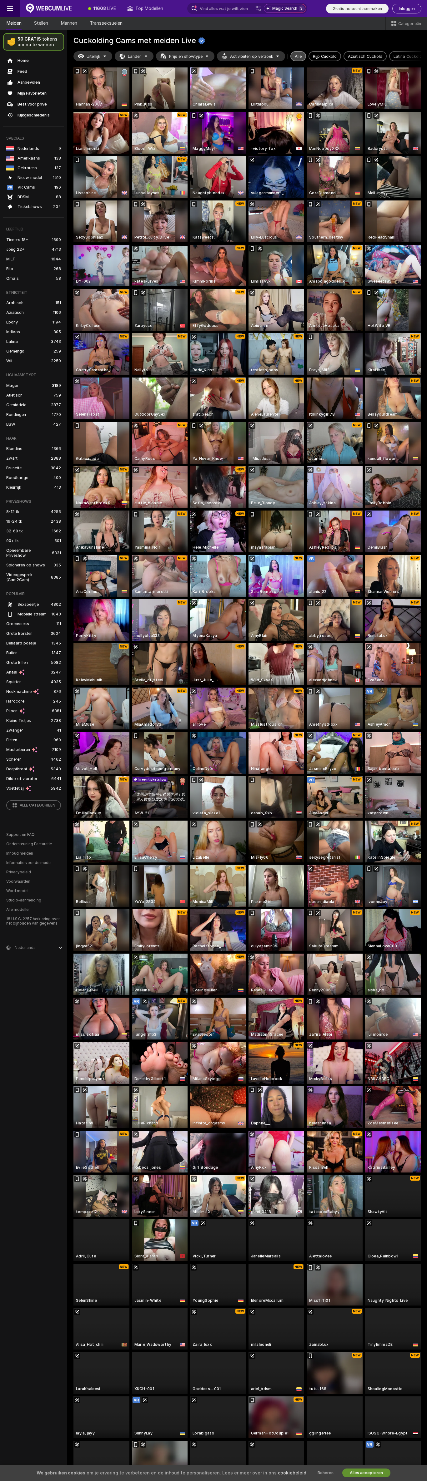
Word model (17, 891)
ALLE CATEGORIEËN (37, 805)
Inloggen (407, 8)
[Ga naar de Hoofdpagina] (51, 8)
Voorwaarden (18, 881)
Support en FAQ (20, 834)
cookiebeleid (292, 1472)
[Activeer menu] (10, 8)
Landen (135, 56)
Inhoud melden (19, 853)
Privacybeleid (18, 872)
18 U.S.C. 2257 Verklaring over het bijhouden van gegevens (33, 921)
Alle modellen (18, 909)
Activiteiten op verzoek (251, 56)
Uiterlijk (93, 56)
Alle (298, 56)
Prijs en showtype (186, 56)
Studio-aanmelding (23, 900)
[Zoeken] (258, 8)
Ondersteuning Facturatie (29, 844)
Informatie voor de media (29, 863)
